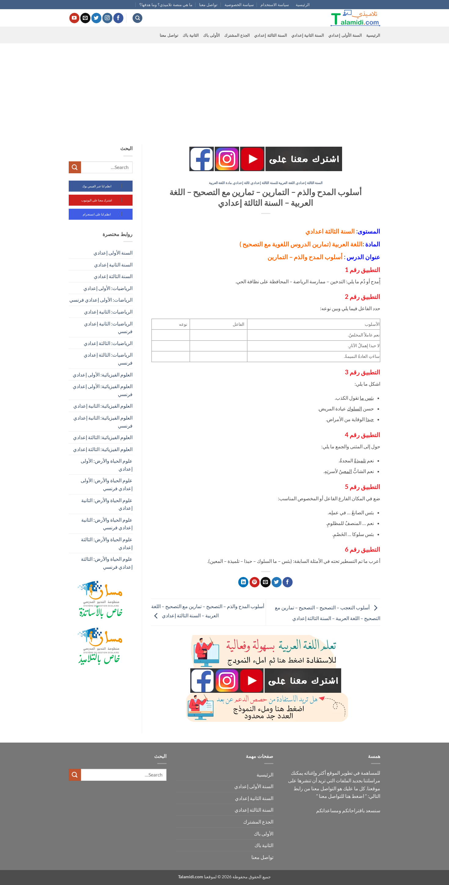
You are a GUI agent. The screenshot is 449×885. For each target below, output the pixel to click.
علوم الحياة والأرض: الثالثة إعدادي (107, 543)
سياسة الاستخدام (275, 4)
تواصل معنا (208, 4)
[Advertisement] (224, 89)
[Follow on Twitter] (96, 18)
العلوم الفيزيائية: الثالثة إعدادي (103, 437)
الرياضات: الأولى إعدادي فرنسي (101, 300)
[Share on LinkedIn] (243, 582)
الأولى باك (211, 35)
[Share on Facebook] (288, 582)
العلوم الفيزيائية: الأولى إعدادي (103, 374)
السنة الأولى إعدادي (345, 35)
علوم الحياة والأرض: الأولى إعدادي (107, 465)
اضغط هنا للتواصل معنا (341, 796)
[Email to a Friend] (266, 582)
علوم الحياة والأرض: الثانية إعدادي (107, 504)
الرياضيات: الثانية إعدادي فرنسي (108, 327)
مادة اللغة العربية (220, 183)
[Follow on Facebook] (118, 18)
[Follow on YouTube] (74, 18)
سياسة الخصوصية (239, 4)
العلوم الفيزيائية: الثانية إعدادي (103, 406)
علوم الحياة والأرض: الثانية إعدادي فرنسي (107, 524)
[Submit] (75, 167)
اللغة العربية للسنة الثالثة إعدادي (272, 183)
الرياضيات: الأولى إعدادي (108, 288)
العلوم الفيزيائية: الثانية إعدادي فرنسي (103, 421)
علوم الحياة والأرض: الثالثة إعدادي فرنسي (107, 563)
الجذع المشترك (237, 35)
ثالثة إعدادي (241, 183)
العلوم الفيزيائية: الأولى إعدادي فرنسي (103, 390)
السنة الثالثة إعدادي (270, 35)
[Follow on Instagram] (107, 18)
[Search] (137, 18)
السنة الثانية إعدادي (307, 35)
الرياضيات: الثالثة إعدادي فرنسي (108, 358)
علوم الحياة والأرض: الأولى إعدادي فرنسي (107, 484)
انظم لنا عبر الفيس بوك (96, 186)
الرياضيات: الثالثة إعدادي (108, 343)
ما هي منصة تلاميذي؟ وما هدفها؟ (165, 4)
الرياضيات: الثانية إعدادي (108, 311)
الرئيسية (303, 4)
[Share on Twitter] (277, 582)
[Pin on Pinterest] (255, 582)
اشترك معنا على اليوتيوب (96, 200)
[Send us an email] (85, 18)
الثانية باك (191, 35)
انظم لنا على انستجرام (97, 214)
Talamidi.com (190, 876)
